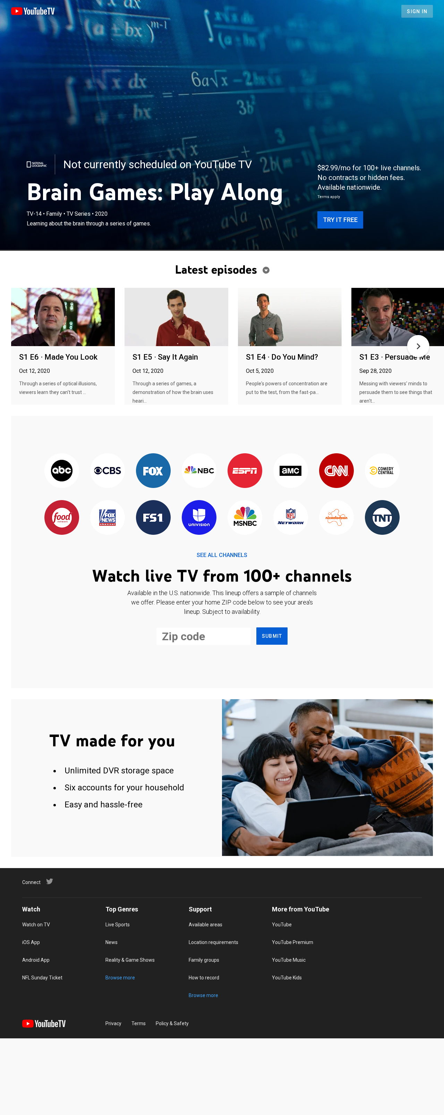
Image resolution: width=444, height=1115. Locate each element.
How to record (204, 977)
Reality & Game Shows (130, 960)
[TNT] (382, 518)
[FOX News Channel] (107, 518)
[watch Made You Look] (63, 317)
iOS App (31, 942)
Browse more (120, 977)
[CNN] (336, 471)
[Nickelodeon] (336, 518)
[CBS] (107, 471)
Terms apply (328, 197)
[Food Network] (62, 518)
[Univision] (199, 518)
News (111, 942)
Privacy (113, 1023)
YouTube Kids (287, 977)
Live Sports (117, 924)
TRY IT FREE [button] (340, 219)
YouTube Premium (292, 942)
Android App (36, 960)
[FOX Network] (153, 471)
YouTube (282, 924)
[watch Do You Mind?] (290, 317)
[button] (418, 346)
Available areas (205, 924)
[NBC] (199, 471)
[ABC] (62, 471)
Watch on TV (36, 924)
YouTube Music (289, 960)
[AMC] (291, 471)
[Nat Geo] (37, 164)
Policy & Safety (172, 1023)
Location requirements (213, 942)
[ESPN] (245, 471)
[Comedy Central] (382, 471)
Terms (138, 1023)
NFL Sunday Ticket (42, 977)
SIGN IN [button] (417, 11)
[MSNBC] (245, 518)
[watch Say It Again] (176, 317)
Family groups (204, 960)
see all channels (222, 555)
